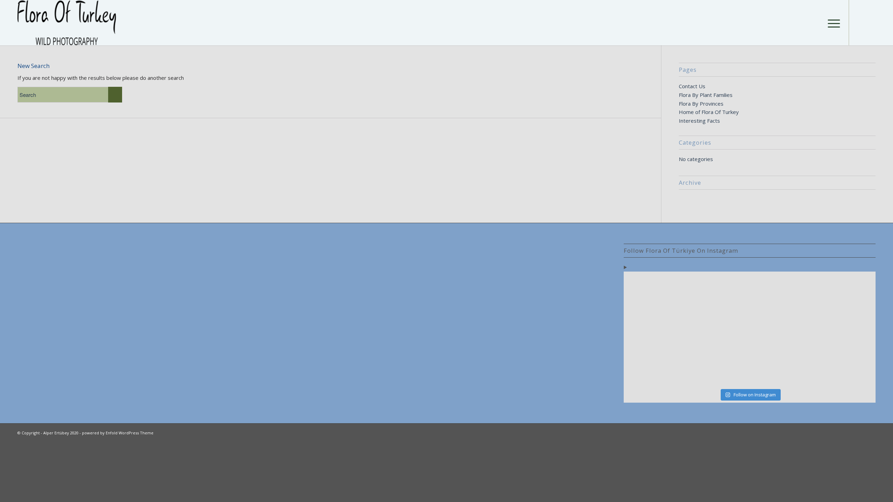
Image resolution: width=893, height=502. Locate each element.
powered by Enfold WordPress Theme (117, 432)
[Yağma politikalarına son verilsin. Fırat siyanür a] (845, 366)
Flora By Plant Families (706, 94)
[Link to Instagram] (870, 22)
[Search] (815, 22)
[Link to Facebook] (860, 22)
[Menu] (831, 22)
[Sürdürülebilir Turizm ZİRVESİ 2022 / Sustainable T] (845, 329)
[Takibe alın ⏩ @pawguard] (718, 366)
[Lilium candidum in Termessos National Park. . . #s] (781, 329)
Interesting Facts (699, 120)
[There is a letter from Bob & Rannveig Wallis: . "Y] (654, 293)
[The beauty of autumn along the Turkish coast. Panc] (781, 293)
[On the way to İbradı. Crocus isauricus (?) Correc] (718, 329)
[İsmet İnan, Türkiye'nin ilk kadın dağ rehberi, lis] (845, 293)
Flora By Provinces (701, 103)
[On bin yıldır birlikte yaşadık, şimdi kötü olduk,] (781, 366)
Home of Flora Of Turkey (709, 111)
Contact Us (692, 86)
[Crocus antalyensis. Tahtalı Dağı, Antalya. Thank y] (654, 329)
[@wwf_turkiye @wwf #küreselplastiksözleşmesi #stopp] (654, 366)
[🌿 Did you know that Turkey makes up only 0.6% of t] (718, 293)
